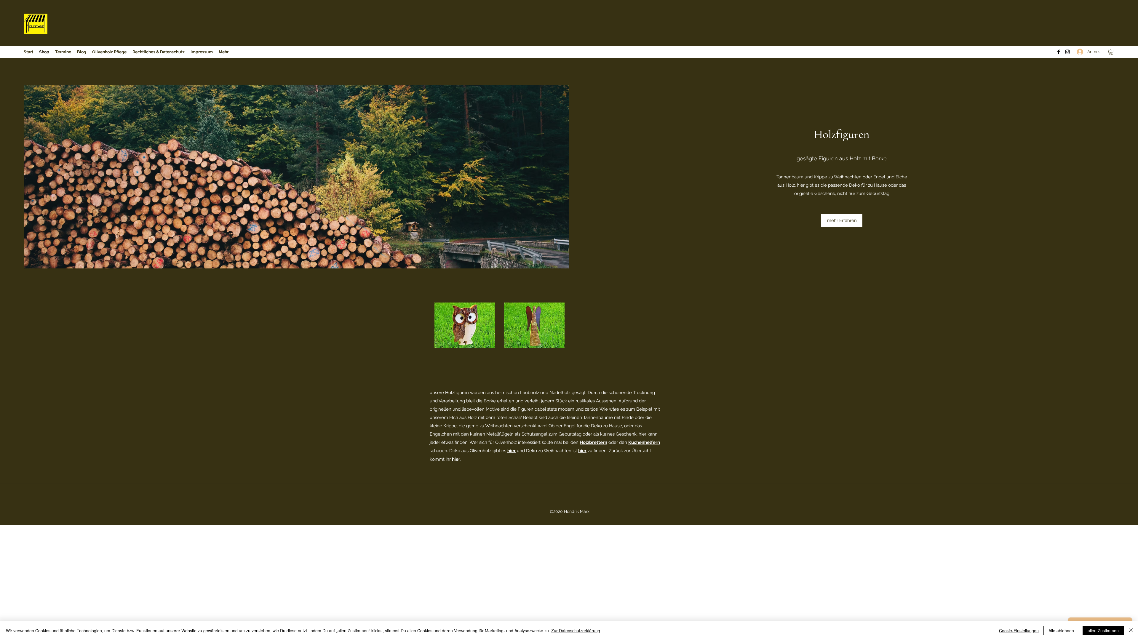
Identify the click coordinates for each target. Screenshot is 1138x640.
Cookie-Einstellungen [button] (1019, 630)
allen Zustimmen (1103, 630)
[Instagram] (1067, 52)
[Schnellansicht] (464, 325)
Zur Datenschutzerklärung (575, 630)
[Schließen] (1130, 630)
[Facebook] (1059, 52)
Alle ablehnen (1061, 630)
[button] (1110, 52)
